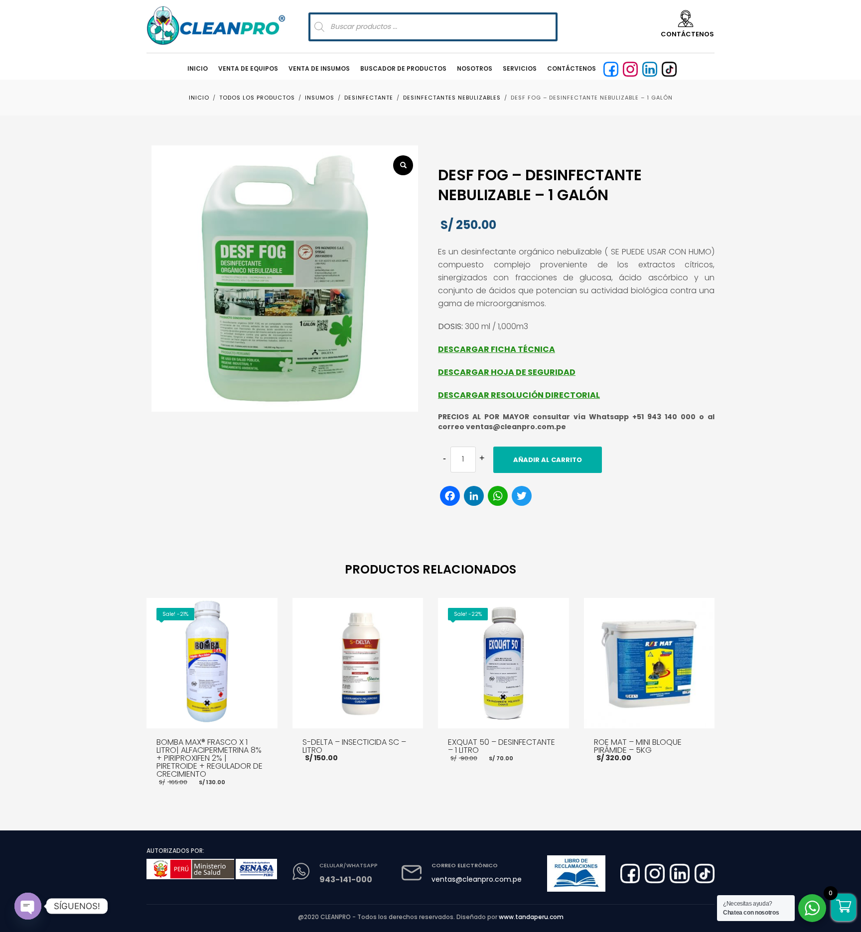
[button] (403, 165)
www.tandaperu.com (531, 917)
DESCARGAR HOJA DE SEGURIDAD (506, 372)
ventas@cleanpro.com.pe (476, 879)
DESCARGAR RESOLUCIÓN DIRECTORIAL (519, 395)
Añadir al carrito (547, 460)
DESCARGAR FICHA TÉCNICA (496, 349)
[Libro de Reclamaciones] (576, 873)
